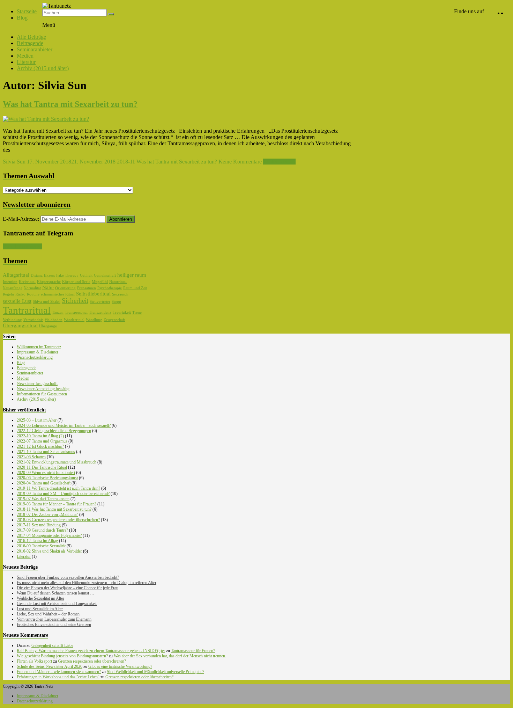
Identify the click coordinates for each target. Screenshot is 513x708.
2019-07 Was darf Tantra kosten (43, 498)
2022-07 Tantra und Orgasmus (42, 441)
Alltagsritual (16, 275)
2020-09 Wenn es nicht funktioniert (46, 472)
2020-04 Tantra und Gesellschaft (43, 483)
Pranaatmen (86, 288)
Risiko (20, 294)
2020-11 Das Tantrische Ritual (42, 467)
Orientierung (65, 288)
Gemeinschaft (105, 275)
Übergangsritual (20, 325)
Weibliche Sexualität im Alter (40, 598)
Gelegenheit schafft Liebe (52, 645)
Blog (22, 18)
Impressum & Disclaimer (37, 352)
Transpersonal (76, 312)
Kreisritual (27, 282)
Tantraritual (27, 310)
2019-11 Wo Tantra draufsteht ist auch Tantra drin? (58, 488)
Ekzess (49, 275)
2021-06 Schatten (31, 456)
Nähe (48, 287)
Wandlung (94, 320)
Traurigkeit (122, 312)
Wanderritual (74, 320)
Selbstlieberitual (93, 294)
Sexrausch (120, 294)
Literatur (26, 62)
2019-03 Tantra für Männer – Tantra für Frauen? (56, 504)
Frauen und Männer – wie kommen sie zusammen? (59, 671)
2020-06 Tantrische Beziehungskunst (47, 477)
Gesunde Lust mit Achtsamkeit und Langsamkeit (57, 603)
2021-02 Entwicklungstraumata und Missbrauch (56, 462)
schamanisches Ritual (58, 294)
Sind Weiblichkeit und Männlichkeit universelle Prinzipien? (155, 671)
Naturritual (118, 282)
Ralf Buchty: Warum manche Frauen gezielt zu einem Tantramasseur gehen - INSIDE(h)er (91, 650)
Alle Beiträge (31, 37)
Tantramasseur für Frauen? (193, 650)
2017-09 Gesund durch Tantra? (42, 530)
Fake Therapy (67, 275)
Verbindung (12, 320)
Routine (33, 294)
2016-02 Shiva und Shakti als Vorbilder (49, 551)
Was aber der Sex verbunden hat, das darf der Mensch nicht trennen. (170, 656)
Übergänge (48, 326)
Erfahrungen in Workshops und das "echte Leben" (58, 676)
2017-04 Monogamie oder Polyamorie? (49, 535)
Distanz (37, 275)
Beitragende (30, 43)
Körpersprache (49, 282)
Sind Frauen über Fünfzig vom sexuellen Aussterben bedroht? (68, 577)
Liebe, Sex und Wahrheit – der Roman (48, 614)
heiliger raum (131, 275)
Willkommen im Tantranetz (39, 346)
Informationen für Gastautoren (42, 394)
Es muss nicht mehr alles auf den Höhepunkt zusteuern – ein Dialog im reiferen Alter (86, 582)
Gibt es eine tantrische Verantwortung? (120, 666)
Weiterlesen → (279, 162)
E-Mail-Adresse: (21, 219)
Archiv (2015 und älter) (43, 68)
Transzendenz (100, 312)
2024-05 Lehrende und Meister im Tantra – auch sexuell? (64, 425)
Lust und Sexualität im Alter (40, 608)
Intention (10, 282)
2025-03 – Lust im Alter (37, 420)
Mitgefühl (100, 282)
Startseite (27, 11)
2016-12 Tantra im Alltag (37, 540)
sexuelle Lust (17, 301)
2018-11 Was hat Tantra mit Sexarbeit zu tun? (167, 162)
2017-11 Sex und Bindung (39, 525)
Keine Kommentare (240, 162)
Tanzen (58, 312)
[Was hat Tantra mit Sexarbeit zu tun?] (46, 119)
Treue (137, 312)
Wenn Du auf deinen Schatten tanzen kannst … (55, 593)
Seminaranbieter (34, 49)
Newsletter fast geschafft (37, 383)
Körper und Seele (76, 282)
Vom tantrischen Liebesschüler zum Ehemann (54, 619)
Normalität (32, 288)
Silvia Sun (14, 162)
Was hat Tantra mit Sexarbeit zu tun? (70, 104)
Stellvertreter (100, 302)
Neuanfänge (12, 288)
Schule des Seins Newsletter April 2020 (49, 666)
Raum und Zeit (135, 288)
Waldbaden (53, 320)
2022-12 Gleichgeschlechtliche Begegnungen (54, 430)
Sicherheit (75, 300)
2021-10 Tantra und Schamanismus (46, 451)
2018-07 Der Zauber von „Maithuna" (47, 514)
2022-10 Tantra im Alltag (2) (40, 435)
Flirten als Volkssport (34, 661)
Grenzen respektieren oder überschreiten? (92, 661)
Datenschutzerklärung (35, 357)
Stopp (116, 302)
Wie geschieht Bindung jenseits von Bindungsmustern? (62, 656)
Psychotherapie (109, 288)
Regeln (8, 294)
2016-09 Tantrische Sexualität (41, 545)
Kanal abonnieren (22, 246)
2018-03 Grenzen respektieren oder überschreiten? (58, 519)
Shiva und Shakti (46, 302)
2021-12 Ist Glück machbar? (40, 446)
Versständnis (33, 320)
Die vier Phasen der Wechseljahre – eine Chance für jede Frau (67, 587)
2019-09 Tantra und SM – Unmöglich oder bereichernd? (63, 493)
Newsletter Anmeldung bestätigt (43, 388)
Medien (25, 56)
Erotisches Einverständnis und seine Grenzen (54, 624)
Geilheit (86, 275)
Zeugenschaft (114, 320)
